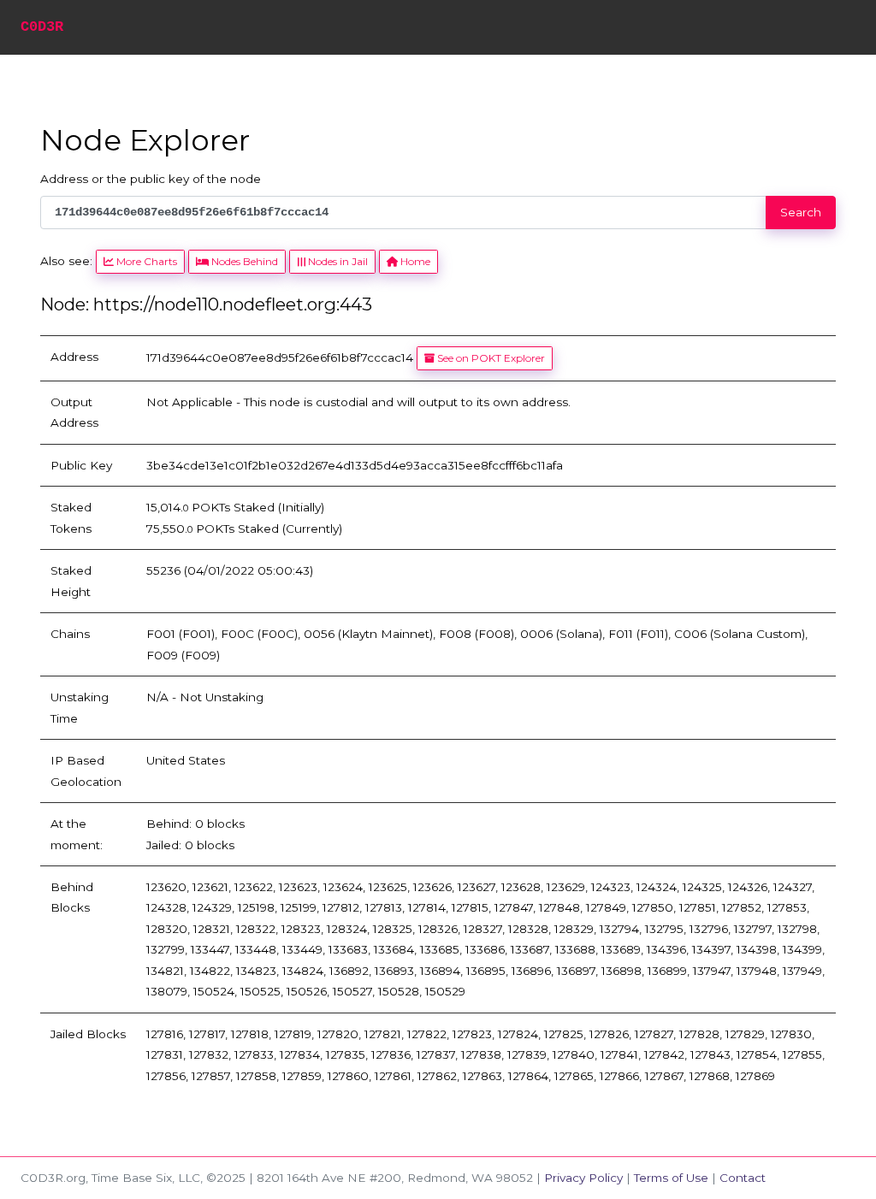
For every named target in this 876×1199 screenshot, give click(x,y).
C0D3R (42, 27)
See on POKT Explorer (490, 357)
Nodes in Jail (336, 261)
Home (414, 261)
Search (800, 212)
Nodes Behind (243, 261)
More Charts (145, 261)
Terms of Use (671, 1177)
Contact (742, 1177)
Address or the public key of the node (150, 179)
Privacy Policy (583, 1177)
